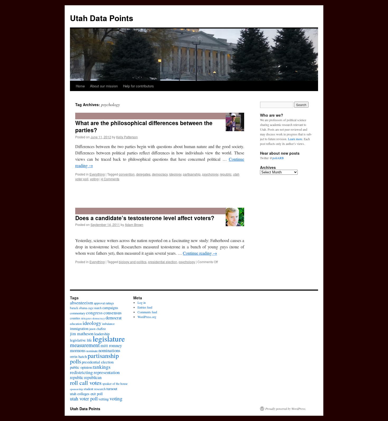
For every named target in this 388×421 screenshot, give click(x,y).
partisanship (192, 174)
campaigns (110, 307)
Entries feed (145, 307)
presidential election (162, 261)
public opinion (81, 367)
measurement (85, 345)
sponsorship (76, 389)
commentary (77, 313)
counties (75, 318)
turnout (111, 388)
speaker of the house (114, 384)
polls (75, 361)
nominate (92, 351)
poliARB (278, 158)
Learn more (295, 139)
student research (95, 388)
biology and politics (132, 261)
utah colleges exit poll (86, 393)
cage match (95, 308)
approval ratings (104, 303)
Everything (97, 174)
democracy (160, 174)
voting (94, 179)
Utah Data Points (101, 17)
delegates (143, 174)
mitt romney (111, 345)
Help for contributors (138, 85)
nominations (109, 350)
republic (225, 174)
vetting (103, 398)
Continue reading (200, 253)
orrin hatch (78, 356)
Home (80, 85)
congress (94, 313)
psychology (210, 174)
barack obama (78, 308)
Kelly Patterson (127, 137)
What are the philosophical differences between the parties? (143, 126)
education (76, 324)
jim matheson (81, 334)
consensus (112, 313)
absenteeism (81, 302)
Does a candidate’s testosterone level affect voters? (144, 218)
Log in (142, 302)
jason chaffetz (97, 329)
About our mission (104, 85)
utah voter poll (84, 398)
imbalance (108, 324)
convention (127, 174)
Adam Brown (134, 224)
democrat (114, 318)
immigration (79, 328)
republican (93, 377)
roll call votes (86, 382)
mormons (78, 350)
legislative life (81, 340)
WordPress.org (147, 317)
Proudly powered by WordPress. (285, 408)
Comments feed (147, 312)
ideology (175, 174)
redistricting (81, 372)
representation (107, 372)
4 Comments (110, 179)
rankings (102, 366)
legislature (109, 338)
